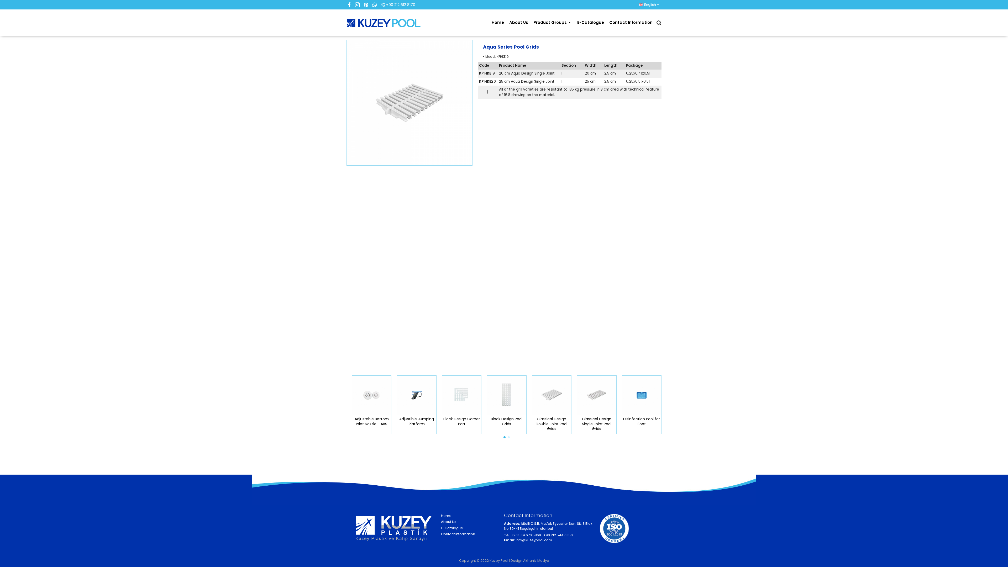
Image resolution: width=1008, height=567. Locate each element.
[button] (504, 437)
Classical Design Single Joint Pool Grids (596, 424)
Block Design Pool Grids (506, 421)
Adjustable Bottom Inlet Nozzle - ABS (372, 421)
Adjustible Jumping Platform (416, 421)
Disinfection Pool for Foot (641, 421)
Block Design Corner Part (461, 421)
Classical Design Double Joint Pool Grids (551, 424)
